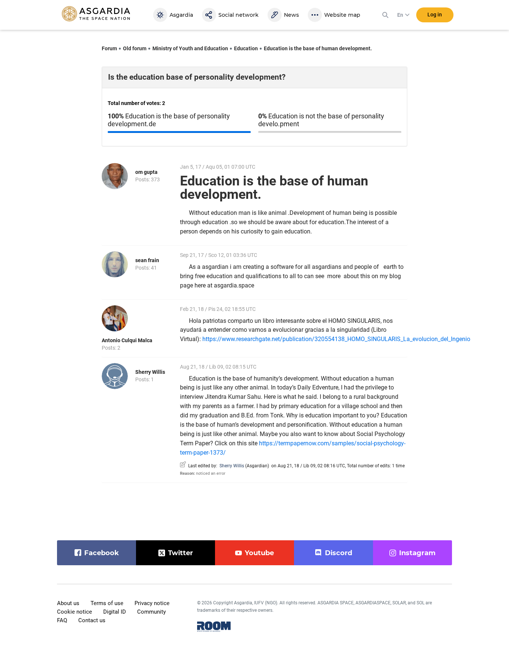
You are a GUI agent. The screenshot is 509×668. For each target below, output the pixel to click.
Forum (109, 48)
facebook (101, 553)
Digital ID (114, 611)
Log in (434, 15)
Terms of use (107, 603)
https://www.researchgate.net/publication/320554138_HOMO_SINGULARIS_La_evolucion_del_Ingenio (336, 339)
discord (338, 553)
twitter (180, 553)
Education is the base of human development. (318, 48)
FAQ (62, 620)
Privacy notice (152, 603)
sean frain (147, 260)
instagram (417, 553)
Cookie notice (74, 611)
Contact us (91, 620)
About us (68, 603)
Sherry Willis (150, 372)
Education (246, 48)
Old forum (134, 48)
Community (151, 611)
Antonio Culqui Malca (127, 340)
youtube (259, 553)
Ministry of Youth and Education (190, 48)
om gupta (146, 172)
